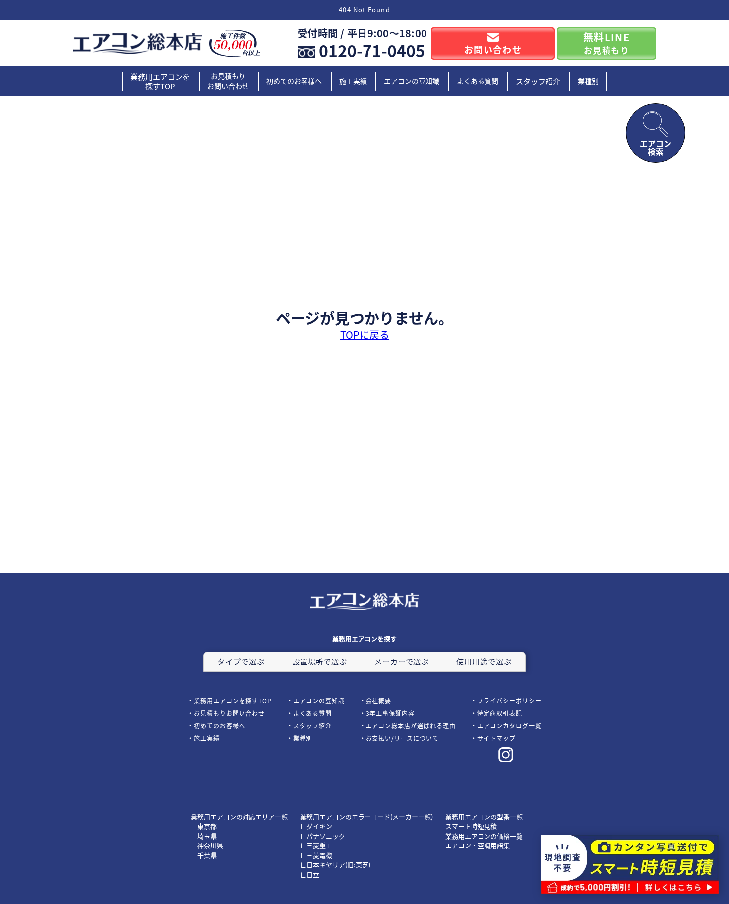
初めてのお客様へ (294, 81)
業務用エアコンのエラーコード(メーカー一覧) (366, 816)
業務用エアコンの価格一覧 (484, 836)
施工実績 (353, 81)
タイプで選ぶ (240, 661)
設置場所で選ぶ (319, 661)
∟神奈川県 (207, 845)
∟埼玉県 (204, 836)
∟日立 (309, 874)
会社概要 (379, 700)
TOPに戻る (364, 335)
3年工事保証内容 (390, 713)
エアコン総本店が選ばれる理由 (411, 726)
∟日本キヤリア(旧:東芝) (335, 864)
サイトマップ (496, 738)
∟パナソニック (322, 836)
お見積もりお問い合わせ (228, 81)
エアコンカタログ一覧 (509, 726)
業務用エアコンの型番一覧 (484, 816)
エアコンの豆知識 (411, 81)
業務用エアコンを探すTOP (160, 81)
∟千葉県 (204, 855)
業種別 (588, 81)
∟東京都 (204, 826)
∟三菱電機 (316, 855)
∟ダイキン (316, 826)
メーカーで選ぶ (401, 661)
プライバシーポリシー (509, 700)
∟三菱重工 (316, 845)
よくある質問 (477, 81)
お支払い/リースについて (402, 738)
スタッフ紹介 (538, 81)
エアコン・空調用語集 (477, 845)
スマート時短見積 (471, 826)
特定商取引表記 (499, 713)
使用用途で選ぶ (483, 661)
